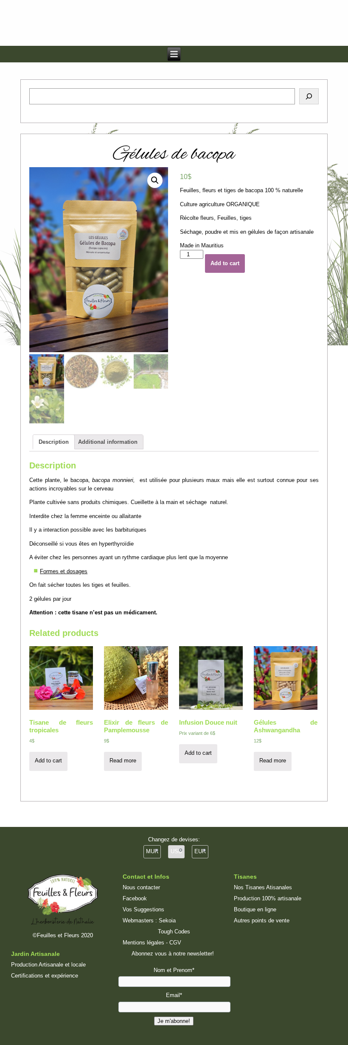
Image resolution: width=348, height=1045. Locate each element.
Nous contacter (141, 887)
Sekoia (167, 920)
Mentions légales (143, 942)
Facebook (135, 898)
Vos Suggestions (143, 909)
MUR (152, 851)
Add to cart (224, 263)
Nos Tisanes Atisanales (263, 887)
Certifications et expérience (44, 975)
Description (54, 442)
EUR (200, 851)
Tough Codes (174, 931)
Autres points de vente (261, 920)
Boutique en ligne (255, 909)
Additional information (108, 442)
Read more (122, 760)
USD (176, 851)
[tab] (54, 441)
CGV (175, 942)
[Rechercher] (309, 96)
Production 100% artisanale (267, 898)
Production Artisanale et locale (48, 964)
